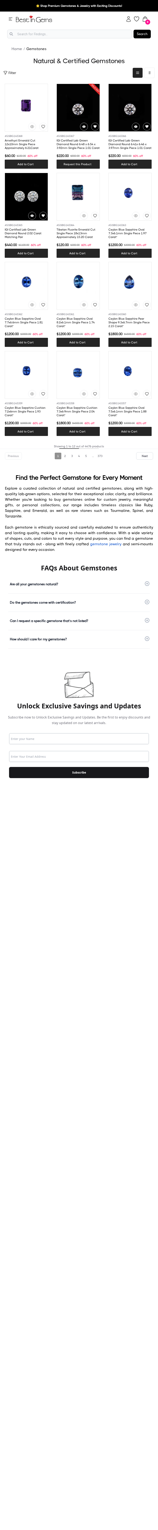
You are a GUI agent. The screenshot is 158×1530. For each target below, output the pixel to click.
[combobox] (69, 34)
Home (17, 49)
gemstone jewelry (105, 544)
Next (145, 456)
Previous (13, 456)
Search (142, 34)
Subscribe (79, 772)
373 (100, 456)
